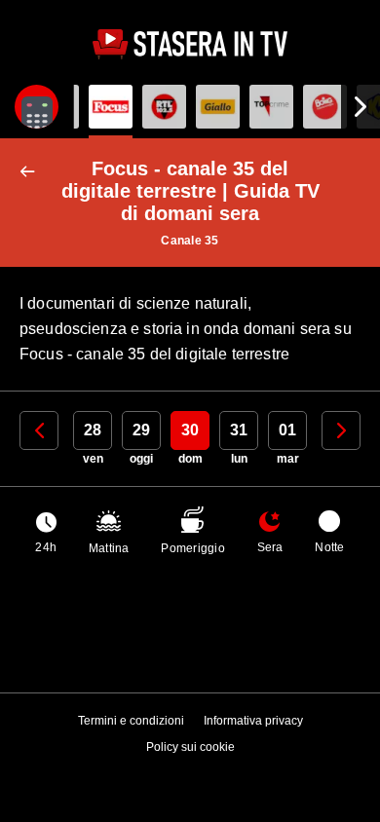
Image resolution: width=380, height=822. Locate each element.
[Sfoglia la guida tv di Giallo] (218, 107)
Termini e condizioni (131, 721)
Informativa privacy (253, 721)
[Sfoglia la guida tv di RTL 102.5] (164, 107)
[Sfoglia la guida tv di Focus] (111, 107)
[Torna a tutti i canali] (32, 172)
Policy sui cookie (190, 747)
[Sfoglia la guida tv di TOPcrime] (271, 107)
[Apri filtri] (36, 107)
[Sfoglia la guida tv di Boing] (325, 107)
